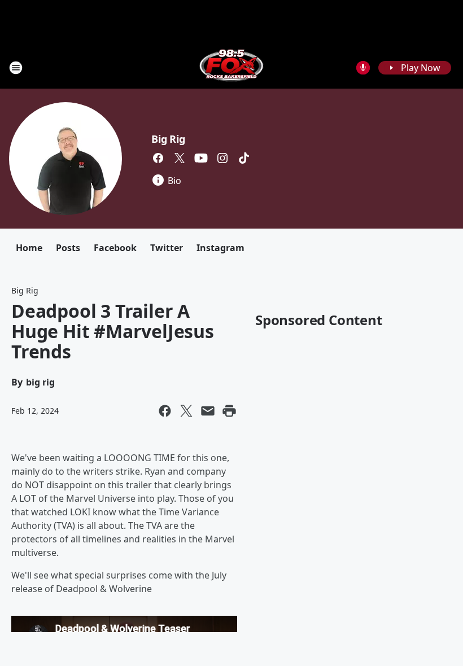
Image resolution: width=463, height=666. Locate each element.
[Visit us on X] (179, 158)
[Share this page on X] (186, 411)
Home (29, 248)
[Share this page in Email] (208, 411)
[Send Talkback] (363, 68)
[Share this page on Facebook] (165, 411)
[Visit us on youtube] (201, 158)
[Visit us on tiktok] (244, 158)
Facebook (115, 248)
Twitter (166, 248)
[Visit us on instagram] (222, 158)
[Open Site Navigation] (16, 68)
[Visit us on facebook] (158, 158)
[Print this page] (229, 411)
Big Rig (168, 139)
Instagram (220, 248)
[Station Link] (231, 67)
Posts (68, 248)
